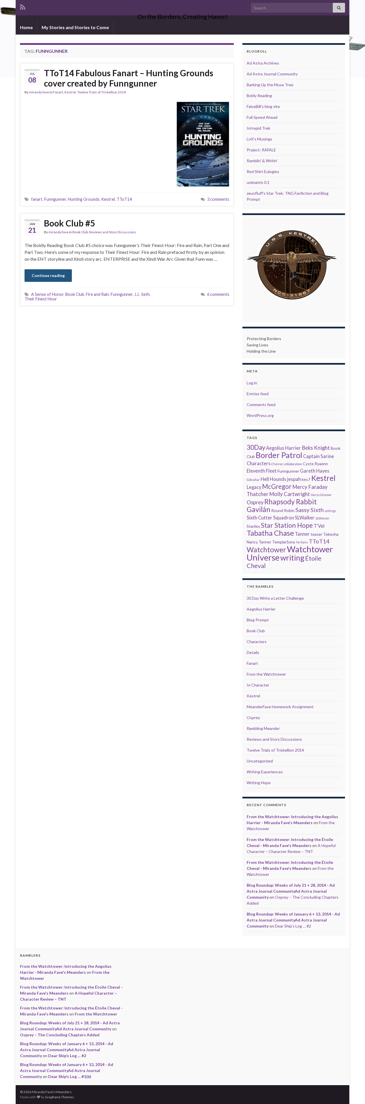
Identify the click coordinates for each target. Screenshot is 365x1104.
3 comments (218, 199)
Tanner (302, 534)
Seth (145, 294)
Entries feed (258, 393)
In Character (258, 685)
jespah (294, 479)
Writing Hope (259, 782)
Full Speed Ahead (262, 117)
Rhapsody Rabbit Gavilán (282, 505)
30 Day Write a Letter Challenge (275, 598)
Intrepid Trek (258, 128)
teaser (316, 534)
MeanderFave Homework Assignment (280, 706)
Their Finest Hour (41, 298)
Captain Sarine (318, 456)
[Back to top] (352, 1091)
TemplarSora (283, 541)
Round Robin (283, 510)
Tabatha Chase (270, 533)
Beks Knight (316, 448)
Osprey (255, 502)
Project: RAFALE (261, 149)
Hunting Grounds (84, 199)
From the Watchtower (266, 674)
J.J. (136, 294)
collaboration (293, 464)
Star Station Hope (287, 525)
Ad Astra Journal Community (272, 73)
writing (292, 557)
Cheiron (277, 464)
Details (253, 652)
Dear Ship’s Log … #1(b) (69, 1076)
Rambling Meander (263, 728)
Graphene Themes (59, 1097)
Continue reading (48, 275)
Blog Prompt (258, 619)
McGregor (276, 486)
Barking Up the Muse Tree (270, 84)
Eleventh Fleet (262, 471)
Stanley (253, 526)
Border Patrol (279, 455)
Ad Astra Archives (263, 63)
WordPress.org (260, 415)
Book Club (80, 232)
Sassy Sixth (309, 509)
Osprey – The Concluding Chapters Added (60, 1034)
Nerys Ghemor (321, 495)
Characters (259, 463)
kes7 (306, 479)
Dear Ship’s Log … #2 (293, 926)
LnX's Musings (259, 139)
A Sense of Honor (47, 294)
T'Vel (319, 526)
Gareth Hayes (314, 471)
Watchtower (266, 549)
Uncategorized (260, 760)
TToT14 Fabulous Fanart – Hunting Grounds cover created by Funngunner (128, 78)
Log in (252, 382)
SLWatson (322, 518)
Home (26, 27)
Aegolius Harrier (283, 448)
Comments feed (261, 404)
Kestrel (70, 92)
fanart (36, 199)
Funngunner (55, 199)
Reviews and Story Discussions (112, 232)
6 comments (218, 294)
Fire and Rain (97, 294)
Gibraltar (253, 479)
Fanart (58, 92)
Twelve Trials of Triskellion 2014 (101, 92)
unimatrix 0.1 (258, 182)
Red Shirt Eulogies (263, 171)
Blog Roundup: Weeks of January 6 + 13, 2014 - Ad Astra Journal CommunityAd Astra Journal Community (293, 920)
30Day (256, 447)
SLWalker (305, 518)
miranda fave (39, 92)
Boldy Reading (259, 95)
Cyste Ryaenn (315, 463)
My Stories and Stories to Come (75, 27)
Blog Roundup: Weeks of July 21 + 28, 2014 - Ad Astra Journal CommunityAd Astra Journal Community (291, 891)
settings (330, 511)
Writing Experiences (265, 771)
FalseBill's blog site (263, 106)
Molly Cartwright (289, 494)
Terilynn (302, 542)
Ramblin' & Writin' (262, 160)
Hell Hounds (273, 479)
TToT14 (124, 199)
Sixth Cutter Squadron (270, 518)
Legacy (254, 487)
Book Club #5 (69, 223)
